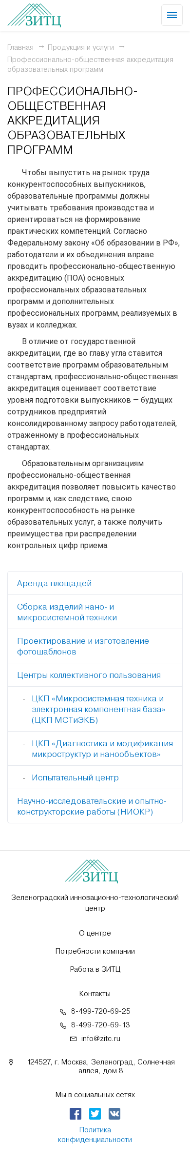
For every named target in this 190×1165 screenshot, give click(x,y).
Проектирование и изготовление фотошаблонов (83, 646)
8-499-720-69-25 (101, 1011)
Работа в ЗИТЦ (95, 969)
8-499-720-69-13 (100, 1025)
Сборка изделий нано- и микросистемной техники (67, 612)
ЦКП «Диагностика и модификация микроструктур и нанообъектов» (102, 748)
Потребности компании (95, 951)
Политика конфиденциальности (95, 1134)
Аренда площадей (54, 583)
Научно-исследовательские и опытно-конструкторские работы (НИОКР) (92, 806)
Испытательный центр (75, 777)
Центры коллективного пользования (89, 675)
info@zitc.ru (100, 1038)
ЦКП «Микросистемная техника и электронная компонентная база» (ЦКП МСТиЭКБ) (99, 709)
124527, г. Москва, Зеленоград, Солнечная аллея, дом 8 (101, 1066)
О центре (95, 933)
